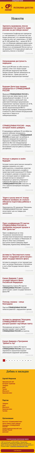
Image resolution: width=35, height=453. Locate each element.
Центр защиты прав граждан (11, 423)
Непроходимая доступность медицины (18, 70)
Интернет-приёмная (8, 383)
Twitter (4, 389)
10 (28, 360)
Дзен (4, 387)
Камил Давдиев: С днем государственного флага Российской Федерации (18, 286)
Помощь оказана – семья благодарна (18, 307)
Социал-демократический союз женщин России (12, 429)
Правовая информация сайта (19, 446)
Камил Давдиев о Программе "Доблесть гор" (18, 348)
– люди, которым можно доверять (18, 138)
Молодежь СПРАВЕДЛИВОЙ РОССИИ (11, 426)
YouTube (4, 411)
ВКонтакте (5, 391)
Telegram (5, 385)
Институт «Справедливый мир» (12, 421)
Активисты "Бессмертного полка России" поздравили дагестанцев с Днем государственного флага (18, 262)
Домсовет (5, 432)
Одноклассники (7, 393)
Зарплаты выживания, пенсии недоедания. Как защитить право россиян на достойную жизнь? (18, 39)
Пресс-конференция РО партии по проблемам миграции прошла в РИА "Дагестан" (18, 235)
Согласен (17, 450)
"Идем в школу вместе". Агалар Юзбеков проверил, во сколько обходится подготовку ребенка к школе (18, 206)
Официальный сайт (8, 381)
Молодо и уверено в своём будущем (18, 174)
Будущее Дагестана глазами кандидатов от (18, 102)
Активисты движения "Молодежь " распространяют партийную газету (18, 326)
